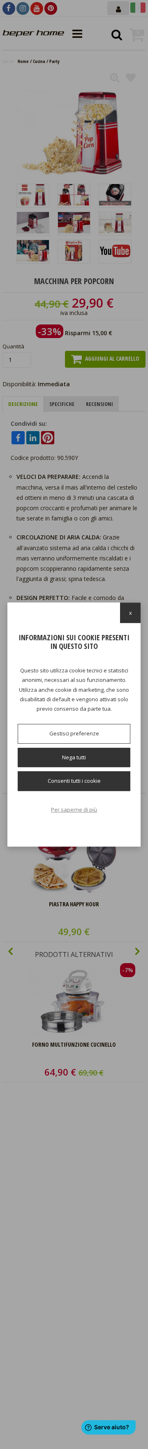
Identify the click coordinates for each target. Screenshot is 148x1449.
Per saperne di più (74, 809)
